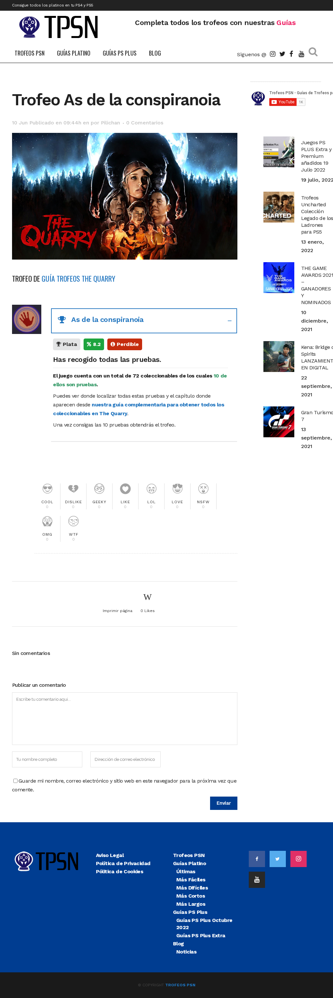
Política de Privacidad (123, 863)
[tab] (144, 320)
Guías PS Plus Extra (200, 935)
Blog (178, 943)
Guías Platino (189, 863)
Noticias (186, 952)
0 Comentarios (144, 123)
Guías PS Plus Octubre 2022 (204, 923)
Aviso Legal (110, 855)
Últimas (185, 871)
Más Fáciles (190, 879)
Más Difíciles (192, 888)
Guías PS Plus (190, 912)
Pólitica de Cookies (119, 871)
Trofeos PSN (189, 855)
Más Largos (190, 904)
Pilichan (110, 123)
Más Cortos (190, 896)
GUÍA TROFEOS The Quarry (78, 278)
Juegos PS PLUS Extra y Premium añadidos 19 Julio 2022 (316, 156)
